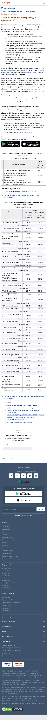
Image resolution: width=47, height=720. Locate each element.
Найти (41, 509)
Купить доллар (6, 605)
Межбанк (5, 542)
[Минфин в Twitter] (23, 475)
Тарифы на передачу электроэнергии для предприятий (25, 415)
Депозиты (5, 545)
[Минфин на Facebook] (11, 475)
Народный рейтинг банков (10, 556)
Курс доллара (6, 529)
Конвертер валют (7, 550)
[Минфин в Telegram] (17, 475)
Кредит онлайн (6, 553)
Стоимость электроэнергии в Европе (18, 422)
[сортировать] (24, 215)
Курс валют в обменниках (10, 600)
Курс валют (5, 526)
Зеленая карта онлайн (9, 645)
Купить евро (5, 608)
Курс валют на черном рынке (11, 602)
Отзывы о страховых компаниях (12, 648)
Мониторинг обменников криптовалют (14, 559)
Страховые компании (8, 656)
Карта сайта (7, 458)
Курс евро (5, 532)
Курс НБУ (5, 534)
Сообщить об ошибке (23, 515)
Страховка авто (6, 653)
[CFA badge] (30, 664)
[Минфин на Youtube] (36, 475)
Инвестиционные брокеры (10, 540)
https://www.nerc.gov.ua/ (21, 132)
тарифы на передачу (8, 70)
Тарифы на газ (6, 548)
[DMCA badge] (23, 709)
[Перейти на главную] (6, 2)
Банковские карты (7, 537)
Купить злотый (6, 611)
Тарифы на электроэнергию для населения (21, 405)
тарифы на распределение (32, 68)
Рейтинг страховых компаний (11, 650)
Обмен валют (6, 597)
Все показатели (10, 8)
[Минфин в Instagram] (29, 475)
